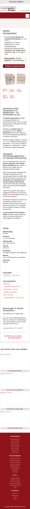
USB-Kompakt (15, 448)
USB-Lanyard (15, 452)
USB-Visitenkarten (15, 439)
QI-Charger (15, 471)
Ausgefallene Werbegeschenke (12, 286)
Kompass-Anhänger (15, 464)
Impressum (15, 493)
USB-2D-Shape (15, 445)
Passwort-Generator (15, 462)
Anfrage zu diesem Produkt (14, 66)
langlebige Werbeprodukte (10, 292)
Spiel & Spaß (15, 275)
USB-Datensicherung (15, 485)
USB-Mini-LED (15, 446)
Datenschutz (15, 495)
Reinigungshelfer (15, 466)
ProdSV (15, 497)
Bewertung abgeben (14, 338)
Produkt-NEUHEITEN (9, 297)
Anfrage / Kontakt (15, 478)
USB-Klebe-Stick (15, 443)
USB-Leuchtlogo (15, 441)
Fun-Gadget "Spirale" (15, 370)
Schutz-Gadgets (15, 468)
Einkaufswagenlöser (15, 460)
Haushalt (15, 289)
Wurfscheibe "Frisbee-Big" (15, 409)
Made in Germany (8, 294)
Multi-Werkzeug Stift (15, 458)
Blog (15, 487)
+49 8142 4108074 (15, 2)
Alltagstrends (7, 275)
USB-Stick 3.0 (15, 450)
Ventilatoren (15, 470)
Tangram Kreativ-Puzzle (15, 428)
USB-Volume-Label (15, 481)
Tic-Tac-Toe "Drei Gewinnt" (15, 390)
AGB (15, 499)
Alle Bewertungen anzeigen (13, 336)
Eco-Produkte (7, 289)
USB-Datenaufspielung (15, 483)
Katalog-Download (15, 479)
